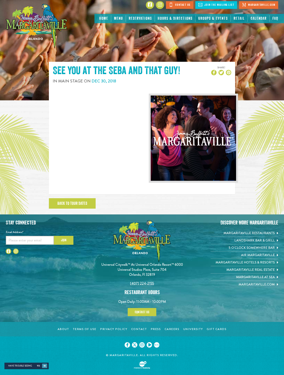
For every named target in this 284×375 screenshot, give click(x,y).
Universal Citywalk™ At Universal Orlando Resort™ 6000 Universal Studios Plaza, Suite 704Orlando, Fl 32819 (142, 269)
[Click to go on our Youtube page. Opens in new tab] (149, 345)
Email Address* (14, 232)
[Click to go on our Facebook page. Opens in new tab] (127, 345)
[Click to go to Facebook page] (150, 5)
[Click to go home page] (37, 26)
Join (63, 240)
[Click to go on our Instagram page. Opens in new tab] (142, 345)
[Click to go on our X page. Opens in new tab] (134, 345)
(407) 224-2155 (142, 283)
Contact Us (182, 4)
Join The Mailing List (218, 4)
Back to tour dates (72, 203)
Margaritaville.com (261, 4)
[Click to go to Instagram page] (160, 5)
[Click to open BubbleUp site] (142, 365)
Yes (38, 366)
